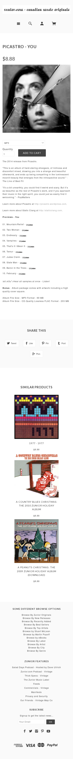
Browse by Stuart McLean (36, 631)
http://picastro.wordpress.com (50, 203)
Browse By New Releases (36, 618)
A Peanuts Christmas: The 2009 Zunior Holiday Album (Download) (36, 571)
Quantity (8, 149)
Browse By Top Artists (36, 627)
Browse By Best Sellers (36, 624)
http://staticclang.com (50, 210)
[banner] (36, 9)
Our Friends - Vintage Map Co (36, 700)
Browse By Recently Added (36, 621)
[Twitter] (30, 731)
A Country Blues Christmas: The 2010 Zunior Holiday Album (36, 505)
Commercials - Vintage (36, 687)
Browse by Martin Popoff (36, 634)
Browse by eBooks (37, 637)
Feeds (36, 683)
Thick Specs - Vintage (36, 675)
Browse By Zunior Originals (36, 614)
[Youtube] (48, 731)
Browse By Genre (36, 650)
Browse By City (36, 647)
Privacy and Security (36, 696)
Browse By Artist (36, 644)
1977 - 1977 (36, 443)
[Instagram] (36, 731)
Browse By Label (37, 640)
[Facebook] (24, 731)
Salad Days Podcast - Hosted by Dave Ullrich (36, 667)
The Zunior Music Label (36, 679)
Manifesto (36, 692)
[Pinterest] (42, 731)
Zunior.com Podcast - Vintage (36, 671)
